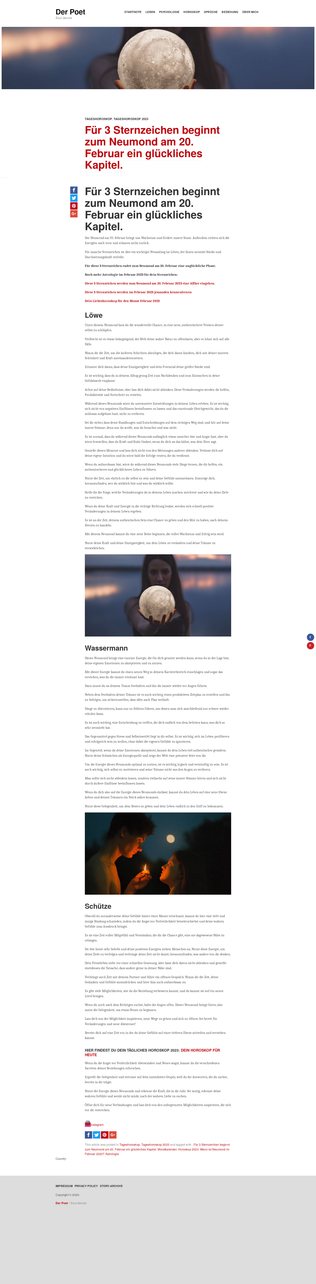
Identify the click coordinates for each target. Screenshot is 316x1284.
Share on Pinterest (74, 206)
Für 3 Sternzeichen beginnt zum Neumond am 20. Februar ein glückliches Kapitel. (152, 147)
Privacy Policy (86, 1186)
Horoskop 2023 (188, 1149)
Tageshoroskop (98, 119)
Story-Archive (111, 1186)
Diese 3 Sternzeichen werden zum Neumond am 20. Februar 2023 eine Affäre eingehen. (150, 283)
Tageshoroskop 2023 (131, 119)
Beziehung (230, 12)
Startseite (133, 12)
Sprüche (211, 12)
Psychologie (169, 12)
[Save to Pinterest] (310, 645)
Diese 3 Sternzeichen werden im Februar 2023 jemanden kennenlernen (138, 292)
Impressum (64, 1186)
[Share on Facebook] (310, 637)
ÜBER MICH (250, 12)
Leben (150, 12)
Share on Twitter (74, 198)
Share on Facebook (74, 190)
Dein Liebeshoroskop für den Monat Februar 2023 (122, 301)
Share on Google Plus (74, 213)
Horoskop (191, 12)
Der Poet (70, 11)
